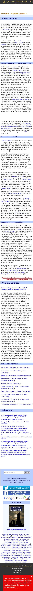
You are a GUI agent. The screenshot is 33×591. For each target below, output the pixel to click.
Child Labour (12, 549)
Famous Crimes (24, 539)
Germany (27, 544)
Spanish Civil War (5, 547)
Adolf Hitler (7, 559)
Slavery (6, 549)
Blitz (27, 541)
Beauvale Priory (26, 126)
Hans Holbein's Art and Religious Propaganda (15, 399)
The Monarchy (21, 541)
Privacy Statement (17, 568)
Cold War (15, 542)
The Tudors (26, 534)
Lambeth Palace (21, 74)
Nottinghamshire (6, 128)
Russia (22, 544)
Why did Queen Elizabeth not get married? (14, 379)
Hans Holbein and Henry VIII (9, 404)
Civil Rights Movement (17, 547)
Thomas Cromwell (9, 74)
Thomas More (7, 67)
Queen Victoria (27, 555)
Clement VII (17, 41)
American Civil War (26, 545)
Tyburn (27, 132)
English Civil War (23, 542)
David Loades (7, 448)
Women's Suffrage (23, 549)
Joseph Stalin (15, 559)
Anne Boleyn (19, 43)
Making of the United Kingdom (10, 544)
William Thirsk (8, 179)
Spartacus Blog (5, 554)
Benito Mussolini (9, 560)
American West (14, 539)
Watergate (4, 537)
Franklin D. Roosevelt (21, 560)
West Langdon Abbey (15, 193)
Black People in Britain (10, 541)
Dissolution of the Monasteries (16, 529)
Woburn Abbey (5, 29)
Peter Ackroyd (6, 419)
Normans (6, 539)
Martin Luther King (25, 557)
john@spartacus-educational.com (22, 278)
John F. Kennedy (26, 554)
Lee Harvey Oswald (21, 562)
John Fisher (17, 67)
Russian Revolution (17, 552)
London (24, 125)
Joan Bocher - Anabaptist (8, 368)
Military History (24, 536)
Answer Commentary (23, 368)
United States (8, 542)
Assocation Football (25, 537)
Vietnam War (15, 536)
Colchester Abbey (19, 272)
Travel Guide (26, 552)
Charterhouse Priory (14, 125)
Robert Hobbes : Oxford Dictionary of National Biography (14, 288)
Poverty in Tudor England (8, 375)
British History (7, 536)
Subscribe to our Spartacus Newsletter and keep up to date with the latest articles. (16, 481)
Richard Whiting (21, 269)
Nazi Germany (16, 545)
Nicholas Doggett (7, 288)
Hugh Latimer (5, 201)
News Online (17, 572)
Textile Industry (6, 552)
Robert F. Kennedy (17, 555)
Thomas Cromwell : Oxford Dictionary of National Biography (14, 442)
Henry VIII (4, 44)
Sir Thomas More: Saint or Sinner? (11, 394)
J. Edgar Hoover (6, 557)
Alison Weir (5, 433)
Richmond (27, 99)
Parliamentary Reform (9, 550)
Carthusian (26, 123)
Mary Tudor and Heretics (8, 391)
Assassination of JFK (13, 537)
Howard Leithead (7, 441)
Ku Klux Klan (15, 557)
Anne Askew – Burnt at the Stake (11, 371)
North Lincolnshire (12, 126)
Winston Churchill (15, 554)
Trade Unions (25, 550)
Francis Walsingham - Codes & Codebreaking (15, 386)
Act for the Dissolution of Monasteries (19, 212)
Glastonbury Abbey (18, 176)
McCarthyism (28, 547)
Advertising (17, 570)
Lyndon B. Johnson (5, 555)
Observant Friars (17, 99)
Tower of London (17, 70)
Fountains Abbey (27, 179)
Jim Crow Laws (24, 559)
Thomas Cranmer (25, 72)
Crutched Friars (13, 190)
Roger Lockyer (6, 422)
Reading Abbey (5, 274)
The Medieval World (5, 545)
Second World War (17, 534)
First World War (6, 534)
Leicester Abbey (6, 188)
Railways (18, 550)
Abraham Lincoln (10, 562)
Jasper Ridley (6, 437)
